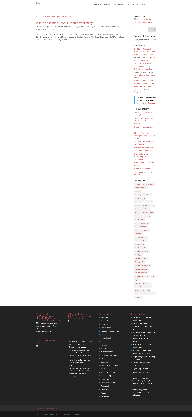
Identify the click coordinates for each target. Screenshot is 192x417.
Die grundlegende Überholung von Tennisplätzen (141, 156)
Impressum (40, 408)
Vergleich (138, 290)
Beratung (138, 191)
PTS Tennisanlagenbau (142, 223)
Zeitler (136, 64)
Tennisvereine (53, 29)
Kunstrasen (138, 216)
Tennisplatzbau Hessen (142, 265)
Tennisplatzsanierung (142, 269)
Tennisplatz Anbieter (141, 258)
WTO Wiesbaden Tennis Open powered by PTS (67, 23)
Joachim (137, 49)
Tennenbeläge (139, 244)
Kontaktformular (148, 103)
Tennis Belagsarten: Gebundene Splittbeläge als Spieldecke (142, 392)
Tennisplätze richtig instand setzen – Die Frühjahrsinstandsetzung (144, 51)
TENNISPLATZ (118, 4)
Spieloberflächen (140, 241)
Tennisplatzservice (141, 273)
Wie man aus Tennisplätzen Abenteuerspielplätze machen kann (144, 121)
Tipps (137, 280)
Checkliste (149, 202)
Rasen (103, 359)
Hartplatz (138, 212)
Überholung (139, 297)
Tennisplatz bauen (108, 383)
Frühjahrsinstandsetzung (83, 27)
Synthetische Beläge (108, 372)
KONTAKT (145, 4)
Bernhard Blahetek (141, 84)
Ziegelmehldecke (149, 294)
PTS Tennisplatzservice (47, 27)
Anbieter (138, 184)
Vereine (148, 287)
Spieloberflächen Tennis (110, 365)
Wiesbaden (146, 290)
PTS (142, 219)
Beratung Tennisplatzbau (143, 195)
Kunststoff (105, 348)
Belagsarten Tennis (141, 188)
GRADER (107, 4)
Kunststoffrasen (107, 352)
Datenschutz (52, 408)
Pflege (137, 219)
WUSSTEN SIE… (133, 4)
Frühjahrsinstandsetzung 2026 (143, 332)
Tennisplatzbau (42, 29)
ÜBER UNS (97, 4)
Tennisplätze (139, 276)
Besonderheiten (140, 198)
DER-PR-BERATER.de (52, 414)
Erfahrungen (146, 205)
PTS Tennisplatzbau (141, 227)
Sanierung (105, 362)
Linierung (147, 216)
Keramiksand (106, 338)
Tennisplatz (115, 27)
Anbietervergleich (148, 184)
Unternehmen (139, 287)
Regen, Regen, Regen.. (142, 169)
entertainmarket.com (72, 414)
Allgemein (104, 317)
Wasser (103, 393)
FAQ (153, 205)
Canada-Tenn (139, 202)
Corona (137, 205)
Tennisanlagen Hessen (142, 251)
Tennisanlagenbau (141, 248)
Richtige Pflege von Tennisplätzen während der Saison (144, 135)
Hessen (145, 212)
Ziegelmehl (138, 294)
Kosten (152, 212)
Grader (103, 335)
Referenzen (138, 234)
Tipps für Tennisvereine (142, 283)
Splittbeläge (105, 369)
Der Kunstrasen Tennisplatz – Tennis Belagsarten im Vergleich (143, 66)
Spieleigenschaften (141, 237)
